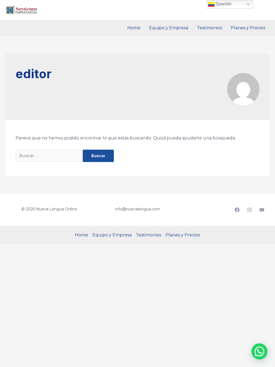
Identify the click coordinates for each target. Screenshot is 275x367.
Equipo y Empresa (168, 27)
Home (133, 27)
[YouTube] (261, 209)
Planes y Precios (248, 27)
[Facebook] (237, 209)
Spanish (223, 4)
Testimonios (209, 27)
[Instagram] (249, 209)
